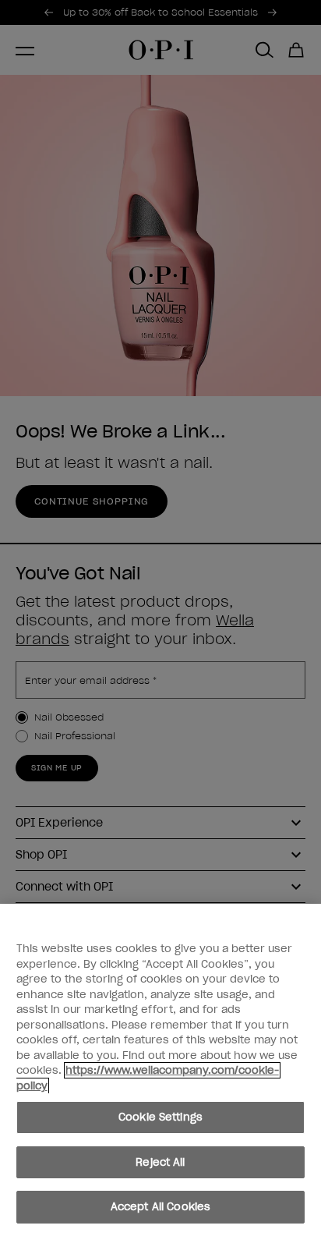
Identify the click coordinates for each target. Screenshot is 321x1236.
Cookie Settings (160, 1117)
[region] (160, 1070)
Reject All (160, 1162)
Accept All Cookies (160, 1206)
